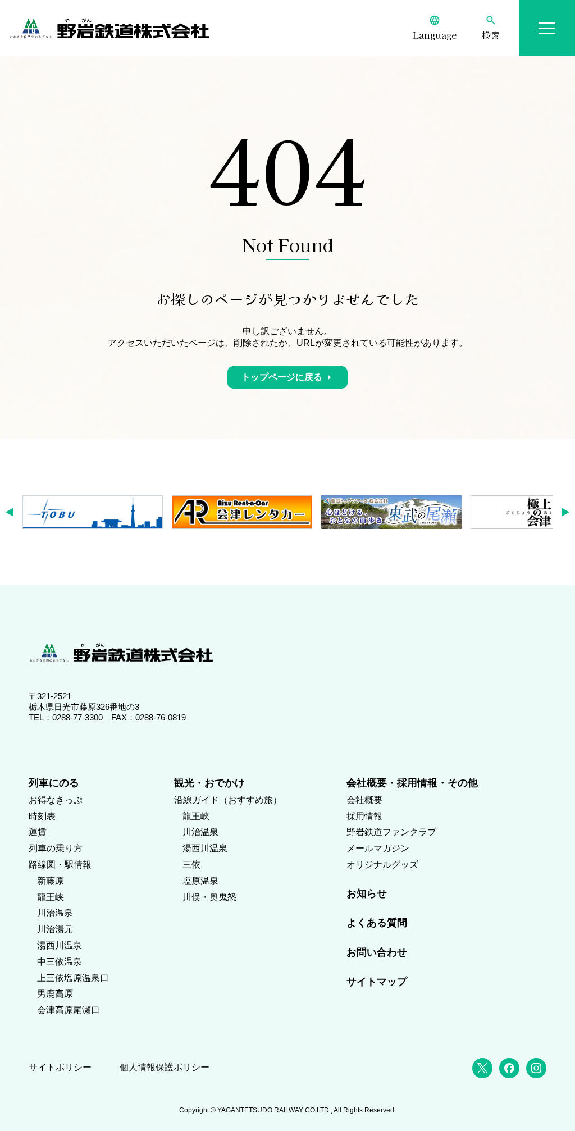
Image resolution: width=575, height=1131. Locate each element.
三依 (191, 864)
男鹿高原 (55, 993)
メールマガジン (377, 848)
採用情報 (364, 816)
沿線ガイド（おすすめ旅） (228, 800)
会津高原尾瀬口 (68, 1010)
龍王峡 (50, 897)
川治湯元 (55, 929)
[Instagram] (536, 1068)
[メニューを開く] (547, 28)
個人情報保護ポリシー (164, 1067)
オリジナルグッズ (382, 864)
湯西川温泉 (59, 945)
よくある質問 (376, 922)
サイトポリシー (60, 1067)
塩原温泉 (200, 881)
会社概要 (364, 800)
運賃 (38, 832)
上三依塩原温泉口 (73, 978)
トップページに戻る (281, 377)
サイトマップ (376, 981)
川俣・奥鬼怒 (209, 897)
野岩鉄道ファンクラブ (391, 832)
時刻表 (42, 816)
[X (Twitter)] (482, 1068)
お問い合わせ (376, 952)
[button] (13, 512)
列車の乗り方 (56, 848)
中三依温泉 (59, 961)
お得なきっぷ (56, 800)
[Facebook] (509, 1068)
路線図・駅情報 (60, 864)
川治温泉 (55, 913)
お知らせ (366, 893)
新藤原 (50, 881)
